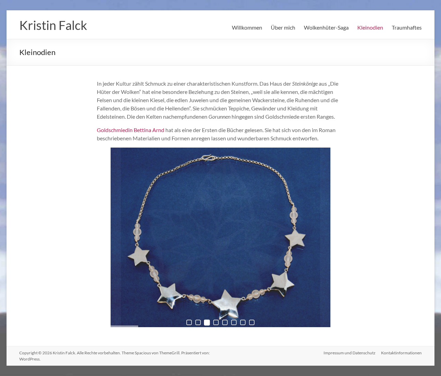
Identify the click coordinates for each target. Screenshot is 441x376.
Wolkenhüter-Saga (326, 27)
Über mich (283, 27)
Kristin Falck (53, 25)
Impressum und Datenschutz (350, 352)
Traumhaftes (407, 27)
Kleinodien (370, 27)
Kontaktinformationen (401, 352)
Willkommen (247, 27)
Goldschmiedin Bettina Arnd (130, 130)
